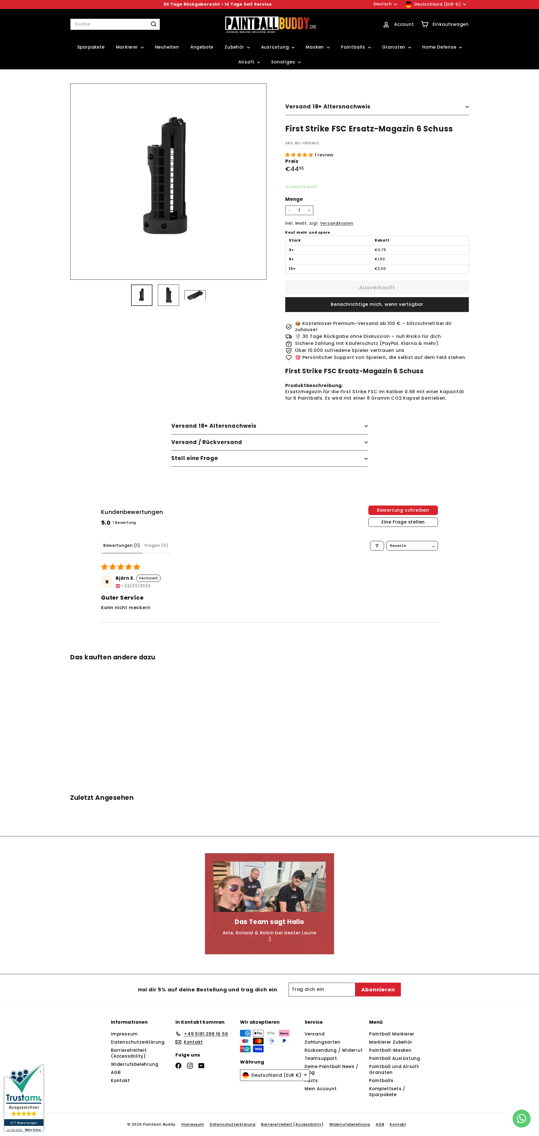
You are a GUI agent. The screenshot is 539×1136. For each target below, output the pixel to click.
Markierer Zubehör (390, 1042)
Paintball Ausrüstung (394, 1058)
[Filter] (377, 545)
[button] (300, 155)
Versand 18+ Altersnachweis (328, 106)
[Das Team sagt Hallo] (269, 887)
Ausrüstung (276, 47)
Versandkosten (336, 223)
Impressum (124, 1034)
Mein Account (321, 1089)
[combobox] (115, 24)
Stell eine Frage (194, 458)
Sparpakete (91, 47)
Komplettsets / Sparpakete (387, 1092)
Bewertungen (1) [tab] (121, 545)
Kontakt (120, 1080)
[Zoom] (168, 181)
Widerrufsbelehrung (134, 1064)
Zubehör (235, 47)
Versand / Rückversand (206, 442)
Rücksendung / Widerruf (334, 1050)
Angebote (201, 47)
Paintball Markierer (391, 1034)
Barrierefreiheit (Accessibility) (129, 1053)
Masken (315, 47)
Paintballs (354, 47)
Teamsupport (321, 1058)
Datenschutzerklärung (138, 1042)
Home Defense (440, 47)
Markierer (128, 47)
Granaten (394, 47)
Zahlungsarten (322, 1042)
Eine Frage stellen (403, 522)
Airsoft (247, 62)
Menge (294, 199)
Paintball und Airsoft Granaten (394, 1069)
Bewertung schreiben (403, 510)
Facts (311, 1080)
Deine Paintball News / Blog (331, 1069)
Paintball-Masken (390, 1050)
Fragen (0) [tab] (156, 545)
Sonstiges (283, 62)
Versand (315, 1034)
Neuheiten (167, 47)
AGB (115, 1072)
